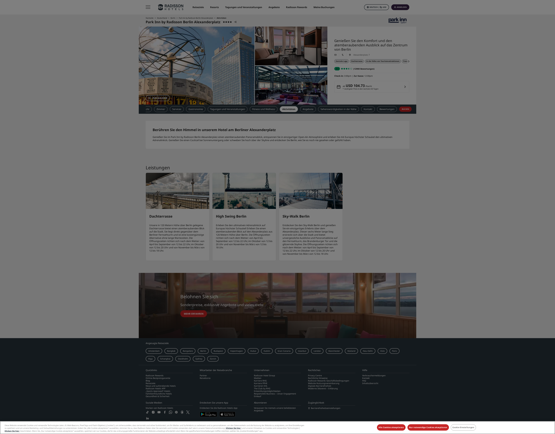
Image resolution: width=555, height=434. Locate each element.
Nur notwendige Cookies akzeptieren (428, 427)
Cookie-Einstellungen (463, 427)
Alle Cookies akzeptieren (391, 427)
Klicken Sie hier (233, 428)
